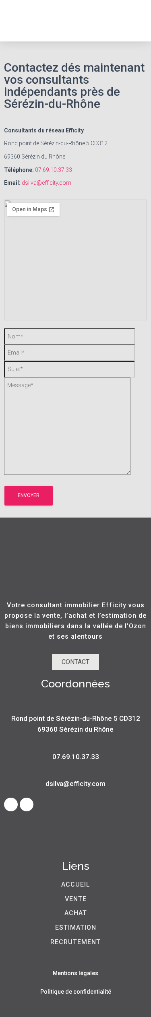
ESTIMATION (75, 927)
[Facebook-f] (11, 804)
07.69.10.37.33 (53, 170)
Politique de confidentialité (75, 991)
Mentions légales (75, 973)
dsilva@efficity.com (46, 182)
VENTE (76, 899)
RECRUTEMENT (75, 942)
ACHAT (75, 913)
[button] (131, 20)
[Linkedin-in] (26, 804)
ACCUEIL (75, 884)
